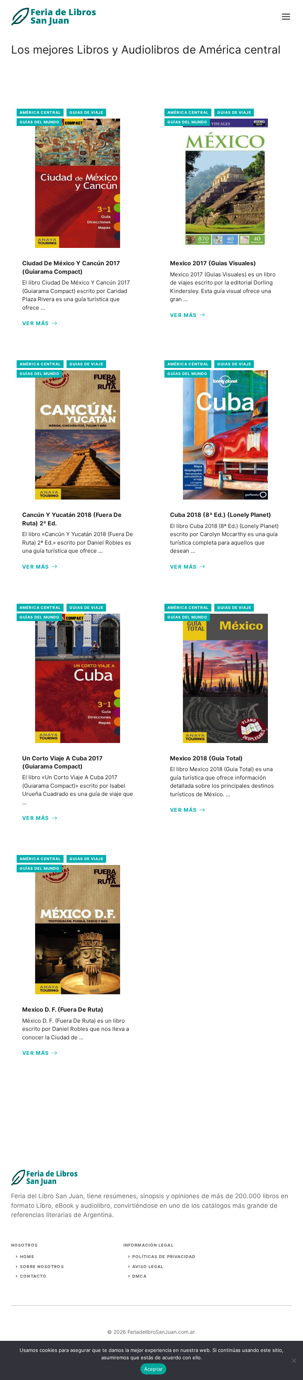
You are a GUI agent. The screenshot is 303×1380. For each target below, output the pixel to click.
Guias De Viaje (86, 112)
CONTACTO (33, 1276)
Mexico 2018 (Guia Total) (206, 758)
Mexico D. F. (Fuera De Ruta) (62, 1009)
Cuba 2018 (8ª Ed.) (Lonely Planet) (220, 514)
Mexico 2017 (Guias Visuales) (213, 263)
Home (27, 1256)
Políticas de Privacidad (163, 1256)
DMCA (139, 1276)
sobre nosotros (42, 1266)
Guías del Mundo (39, 122)
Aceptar (153, 1369)
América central (40, 112)
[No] (293, 1360)
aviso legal (147, 1266)
